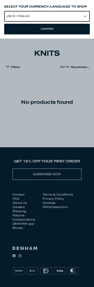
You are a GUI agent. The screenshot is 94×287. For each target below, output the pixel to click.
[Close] (47, 143)
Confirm (47, 28)
